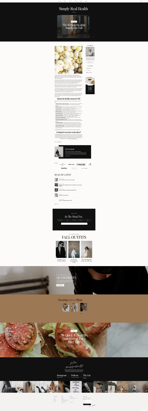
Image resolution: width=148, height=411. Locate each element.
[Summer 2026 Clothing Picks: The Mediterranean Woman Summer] (56, 184)
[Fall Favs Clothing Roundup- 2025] (56, 200)
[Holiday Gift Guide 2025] (56, 195)
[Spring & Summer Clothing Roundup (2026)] (56, 190)
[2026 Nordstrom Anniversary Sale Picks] (56, 179)
